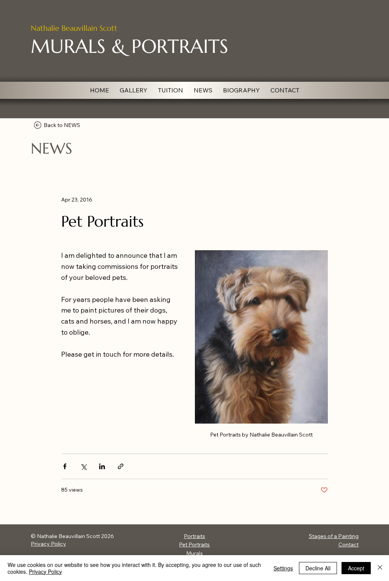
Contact (348, 544)
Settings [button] (283, 568)
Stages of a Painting (334, 536)
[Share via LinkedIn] (102, 466)
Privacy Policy (48, 543)
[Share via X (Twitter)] (83, 466)
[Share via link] (120, 466)
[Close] (379, 568)
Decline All (317, 568)
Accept (356, 568)
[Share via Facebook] (64, 466)
